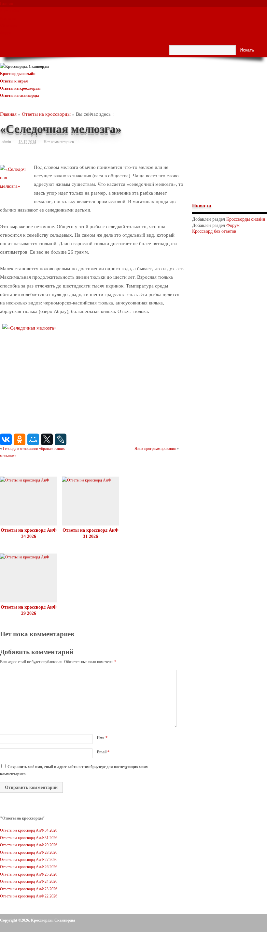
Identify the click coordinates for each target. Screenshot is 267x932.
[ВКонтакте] (6, 439)
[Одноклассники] (19, 439)
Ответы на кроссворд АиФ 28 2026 (28, 852)
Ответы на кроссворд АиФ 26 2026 (28, 867)
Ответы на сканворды (19, 95)
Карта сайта (9, 10)
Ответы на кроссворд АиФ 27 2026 (28, 859)
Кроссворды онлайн (17, 73)
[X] (47, 439)
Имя (102, 737)
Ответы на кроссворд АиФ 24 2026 (28, 881)
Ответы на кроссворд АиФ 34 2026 (28, 830)
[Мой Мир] (33, 439)
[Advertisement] (229, 155)
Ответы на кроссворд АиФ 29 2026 (28, 845)
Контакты (8, 18)
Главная (6, 3)
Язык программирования (155, 448)
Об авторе (8, 25)
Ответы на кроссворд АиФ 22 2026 (28, 896)
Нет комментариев (59, 142)
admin (6, 142)
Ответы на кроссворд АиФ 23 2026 (28, 889)
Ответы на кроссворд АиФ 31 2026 (28, 838)
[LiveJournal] (60, 439)
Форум (5, 33)
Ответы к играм (14, 81)
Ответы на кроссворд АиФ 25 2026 (28, 874)
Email (103, 752)
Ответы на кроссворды (20, 88)
